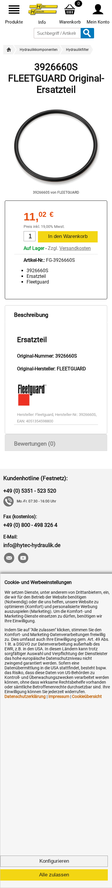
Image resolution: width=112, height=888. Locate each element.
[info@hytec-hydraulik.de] (8, 558)
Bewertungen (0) (35, 443)
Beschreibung (31, 314)
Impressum (58, 696)
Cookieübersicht (87, 696)
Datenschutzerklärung (25, 696)
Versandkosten (75, 248)
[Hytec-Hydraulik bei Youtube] (22, 558)
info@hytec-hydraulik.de (32, 545)
